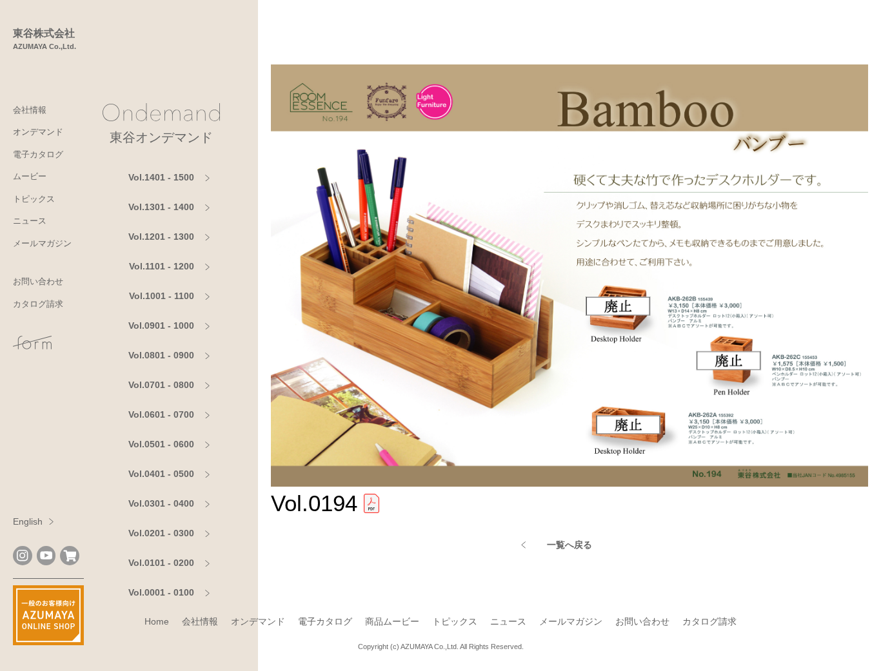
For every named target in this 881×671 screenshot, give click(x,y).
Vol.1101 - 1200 (161, 266)
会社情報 (29, 110)
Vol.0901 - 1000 (161, 325)
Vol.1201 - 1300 (161, 236)
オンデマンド (38, 132)
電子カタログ (38, 154)
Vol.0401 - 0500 (161, 474)
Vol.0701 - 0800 (161, 385)
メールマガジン (42, 243)
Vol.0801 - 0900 (161, 355)
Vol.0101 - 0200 (161, 563)
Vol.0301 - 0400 (161, 503)
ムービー (29, 176)
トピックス (34, 199)
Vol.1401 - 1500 (161, 177)
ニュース (29, 221)
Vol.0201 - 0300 (161, 533)
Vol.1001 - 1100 (161, 296)
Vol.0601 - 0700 (161, 414)
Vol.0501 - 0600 (161, 444)
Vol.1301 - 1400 (161, 207)
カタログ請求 (38, 304)
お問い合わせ (38, 281)
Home (156, 621)
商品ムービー (392, 621)
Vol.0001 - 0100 (161, 592)
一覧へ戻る (569, 545)
